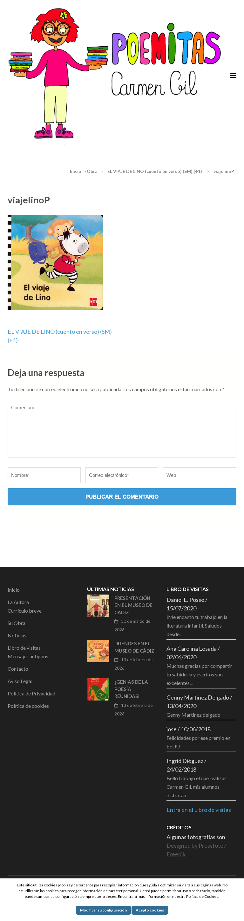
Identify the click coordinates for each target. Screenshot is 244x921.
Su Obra (16, 623)
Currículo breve (25, 611)
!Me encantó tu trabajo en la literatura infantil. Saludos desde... (196, 625)
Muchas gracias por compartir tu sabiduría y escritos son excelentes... (199, 674)
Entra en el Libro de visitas (198, 809)
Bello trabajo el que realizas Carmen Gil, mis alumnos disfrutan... (196, 786)
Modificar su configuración (103, 910)
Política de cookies (28, 706)
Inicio (14, 590)
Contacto (18, 669)
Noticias (17, 635)
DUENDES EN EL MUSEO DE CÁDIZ (134, 647)
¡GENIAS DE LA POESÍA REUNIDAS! (131, 689)
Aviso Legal (20, 681)
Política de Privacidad (31, 693)
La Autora (18, 602)
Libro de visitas (24, 648)
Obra (92, 171)
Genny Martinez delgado (193, 715)
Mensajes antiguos (28, 656)
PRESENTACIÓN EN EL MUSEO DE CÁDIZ (133, 605)
